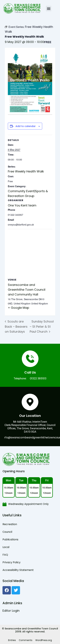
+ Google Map (18, 308)
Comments (25, 640)
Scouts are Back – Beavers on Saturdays (16, 326)
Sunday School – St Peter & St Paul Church (42, 326)
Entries (12, 640)
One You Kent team (22, 205)
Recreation (9, 524)
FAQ (5, 555)
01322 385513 (38, 378)
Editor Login (11, 611)
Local (5, 547)
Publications (10, 539)
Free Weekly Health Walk (26, 171)
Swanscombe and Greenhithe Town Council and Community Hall (26, 289)
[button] (48, 8)
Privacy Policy (11, 562)
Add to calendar (26, 126)
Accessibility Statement (18, 570)
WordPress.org (43, 640)
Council (7, 532)
